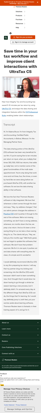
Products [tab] (19, 15)
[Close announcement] (37, 2)
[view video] (20, 87)
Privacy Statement (20, 405)
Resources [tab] (19, 23)
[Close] (38, 389)
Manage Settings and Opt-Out (19, 409)
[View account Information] (10, 33)
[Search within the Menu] (6, 38)
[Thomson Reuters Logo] (21, 7)
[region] (20, 399)
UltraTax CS (6, 109)
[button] (20, 323)
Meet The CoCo (22, 3)
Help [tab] (17, 27)
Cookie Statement (9, 405)
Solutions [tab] (19, 11)
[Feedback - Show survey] (1, 376)
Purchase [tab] (19, 19)
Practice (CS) (9, 214)
